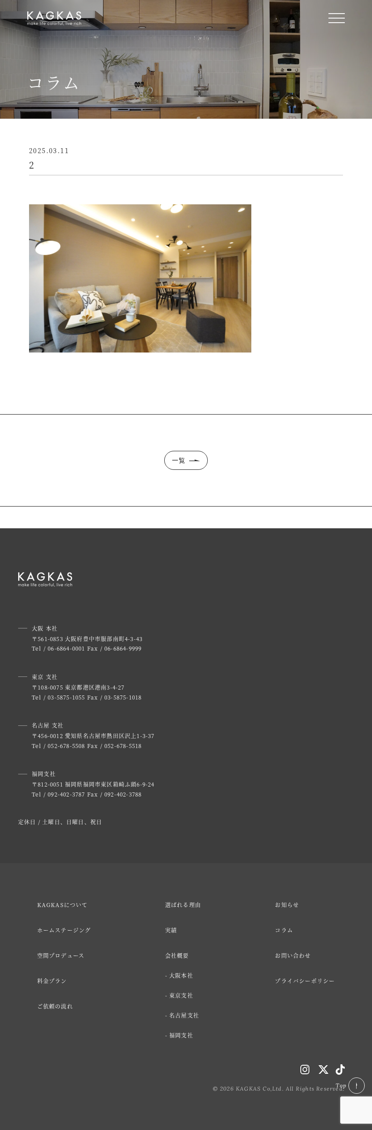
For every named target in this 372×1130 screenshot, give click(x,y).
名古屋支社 (184, 1015)
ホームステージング (64, 930)
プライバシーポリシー (305, 981)
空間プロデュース (61, 955)
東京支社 (181, 995)
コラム (284, 930)
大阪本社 (181, 975)
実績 (171, 930)
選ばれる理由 (183, 904)
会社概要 (177, 955)
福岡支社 (181, 1035)
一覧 (179, 460)
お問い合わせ (293, 955)
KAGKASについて (62, 904)
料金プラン (52, 981)
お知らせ (287, 904)
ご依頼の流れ (55, 1006)
